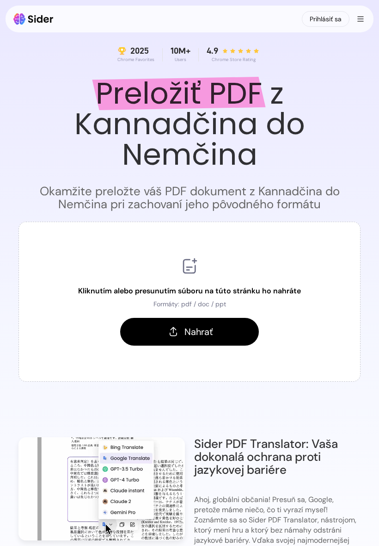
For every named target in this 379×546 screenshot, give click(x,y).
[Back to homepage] (33, 18)
